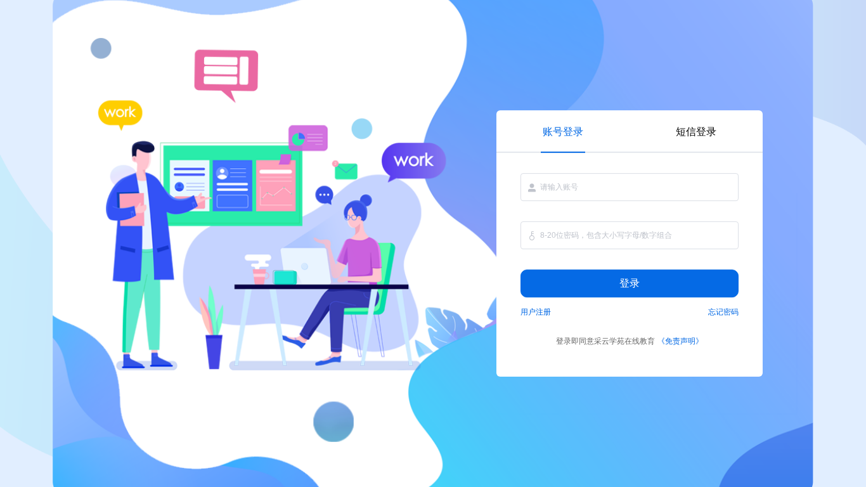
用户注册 (535, 312)
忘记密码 (723, 312)
